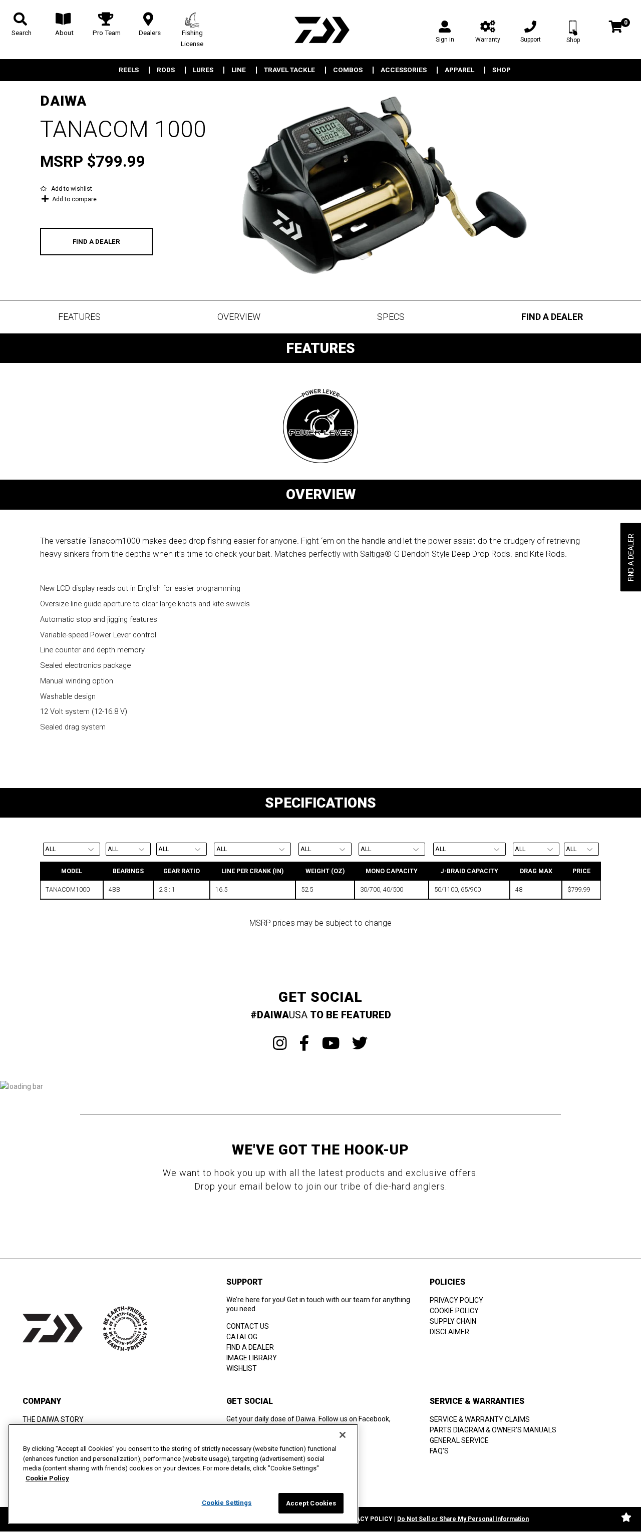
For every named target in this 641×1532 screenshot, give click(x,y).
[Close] (343, 1435)
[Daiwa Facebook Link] (304, 1043)
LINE (238, 70)
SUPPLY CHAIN (453, 1321)
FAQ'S (439, 1451)
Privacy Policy (367, 1518)
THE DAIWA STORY (53, 1419)
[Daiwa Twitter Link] (360, 1043)
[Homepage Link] (320, 30)
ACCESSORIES (404, 70)
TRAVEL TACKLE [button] (289, 70)
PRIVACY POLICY (456, 1300)
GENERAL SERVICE (459, 1440)
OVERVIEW (238, 316)
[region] (183, 1474)
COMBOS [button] (348, 70)
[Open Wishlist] (626, 1517)
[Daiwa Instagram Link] (280, 1043)
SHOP (501, 70)
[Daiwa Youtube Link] (331, 1043)
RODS (166, 70)
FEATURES (79, 316)
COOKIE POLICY (454, 1311)
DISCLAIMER (449, 1332)
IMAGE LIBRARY (251, 1358)
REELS (129, 70)
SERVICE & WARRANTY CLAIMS (480, 1419)
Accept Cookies (311, 1503)
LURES (203, 70)
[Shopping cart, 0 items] (615, 28)
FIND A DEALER (96, 241)
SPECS (391, 316)
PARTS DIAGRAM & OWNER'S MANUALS (493, 1430)
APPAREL (459, 70)
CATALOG (241, 1337)
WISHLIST (241, 1368)
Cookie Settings (227, 1502)
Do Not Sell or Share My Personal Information (463, 1518)
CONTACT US (247, 1326)
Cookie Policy (47, 1478)
